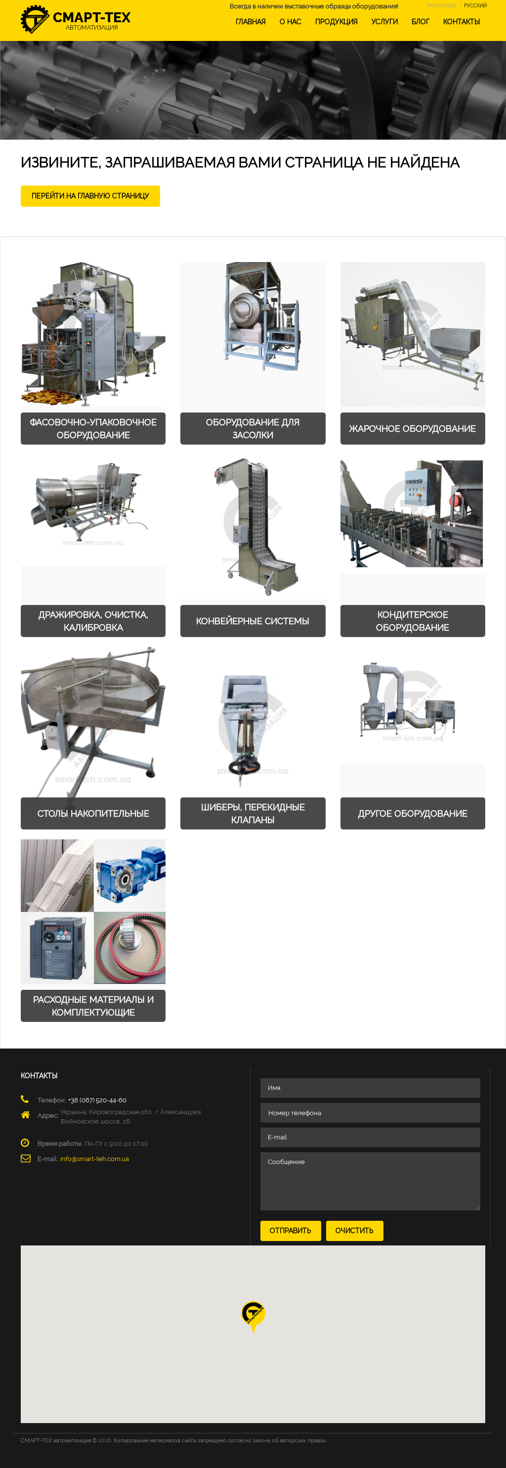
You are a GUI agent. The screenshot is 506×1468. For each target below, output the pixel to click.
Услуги (385, 22)
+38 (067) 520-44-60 (97, 1100)
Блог (420, 22)
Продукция (336, 22)
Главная (251, 22)
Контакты (461, 22)
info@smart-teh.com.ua (94, 1159)
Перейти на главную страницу (90, 196)
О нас (290, 22)
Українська (441, 5)
